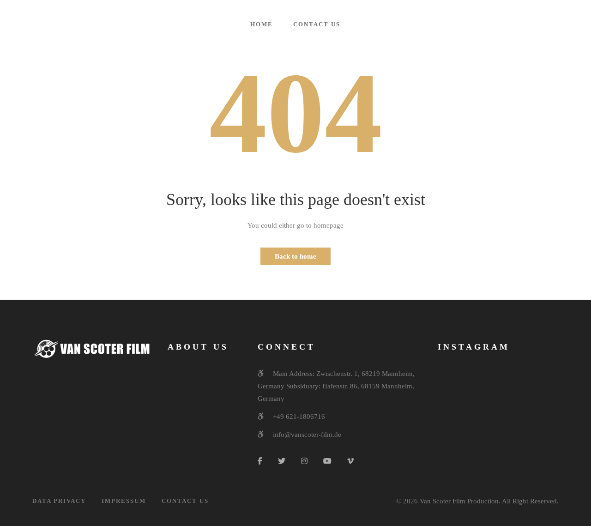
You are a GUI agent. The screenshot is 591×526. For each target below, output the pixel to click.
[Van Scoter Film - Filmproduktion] (62, 23)
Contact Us (316, 24)
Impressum (124, 500)
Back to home (295, 256)
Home (261, 24)
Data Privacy (59, 500)
